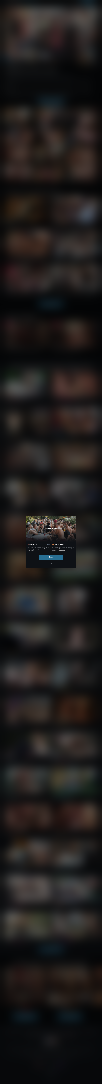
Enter (51, 557)
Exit (51, 564)
